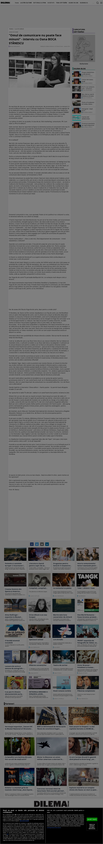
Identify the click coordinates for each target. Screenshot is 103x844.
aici (8, 834)
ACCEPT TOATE (92, 819)
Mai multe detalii (24, 820)
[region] (51, 826)
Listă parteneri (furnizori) (54, 827)
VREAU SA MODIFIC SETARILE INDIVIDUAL (92, 826)
